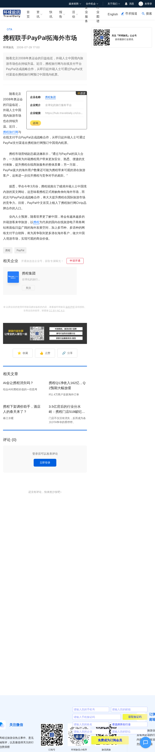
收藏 (22, 353)
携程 (36, 222)
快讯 (50, 14)
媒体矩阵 (74, 3)
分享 (67, 353)
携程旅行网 (10, 132)
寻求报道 (131, 13)
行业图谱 (97, 13)
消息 (131, 3)
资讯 (38, 14)
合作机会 (91, 3)
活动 (73, 14)
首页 (28, 14)
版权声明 (70, 306)
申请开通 (75, 260)
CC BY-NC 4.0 (56, 310)
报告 (60, 14)
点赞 (45, 353)
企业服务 (86, 13)
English (113, 14)
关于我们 (112, 3)
